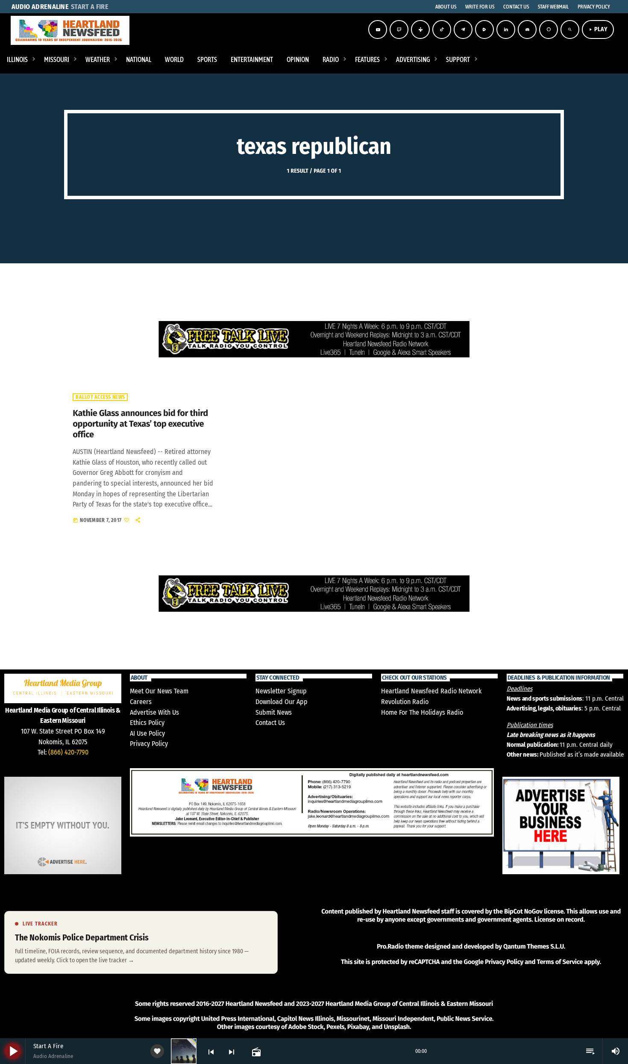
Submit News (273, 712)
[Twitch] (399, 29)
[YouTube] (377, 29)
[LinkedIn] (505, 29)
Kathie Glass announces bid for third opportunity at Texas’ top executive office (140, 424)
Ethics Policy (147, 723)
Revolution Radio (404, 702)
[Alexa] (548, 29)
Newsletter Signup (281, 691)
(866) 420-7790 (68, 752)
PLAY (597, 29)
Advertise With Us (154, 712)
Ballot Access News (100, 397)
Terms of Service (560, 962)
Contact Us (270, 723)
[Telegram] (463, 29)
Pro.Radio (390, 946)
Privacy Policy (149, 744)
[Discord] (527, 29)
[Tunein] (420, 29)
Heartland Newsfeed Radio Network (431, 691)
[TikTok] (441, 29)
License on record (559, 919)
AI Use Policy (147, 733)
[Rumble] (484, 29)
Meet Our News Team (159, 691)
